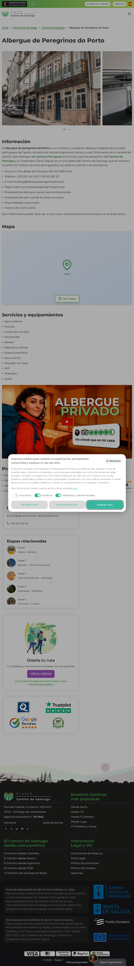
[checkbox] (21, 495)
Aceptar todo (105, 504)
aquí (74, 488)
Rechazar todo (29, 504)
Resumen (115, 460)
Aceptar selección (67, 504)
